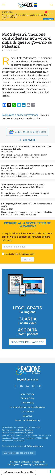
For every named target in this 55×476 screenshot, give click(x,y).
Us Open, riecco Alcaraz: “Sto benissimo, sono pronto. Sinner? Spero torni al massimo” (27, 166)
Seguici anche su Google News (30, 132)
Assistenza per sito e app (21, 453)
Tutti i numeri (27, 411)
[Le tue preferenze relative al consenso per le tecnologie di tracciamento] (50, 471)
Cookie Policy (27, 403)
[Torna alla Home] (27, 5)
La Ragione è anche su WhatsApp (20, 115)
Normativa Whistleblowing (27, 420)
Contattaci (27, 416)
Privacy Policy (27, 398)
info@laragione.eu (34, 446)
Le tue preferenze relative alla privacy (27, 407)
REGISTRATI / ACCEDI (27, 342)
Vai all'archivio (27, 394)
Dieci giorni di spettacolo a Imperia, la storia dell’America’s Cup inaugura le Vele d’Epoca (23, 185)
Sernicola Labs (41, 464)
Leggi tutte (48, 19)
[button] (3, 5)
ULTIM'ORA (7, 12)
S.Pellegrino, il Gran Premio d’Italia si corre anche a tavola (26, 204)
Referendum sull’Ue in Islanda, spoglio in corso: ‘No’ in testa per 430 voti (25, 16)
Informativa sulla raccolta (18, 472)
